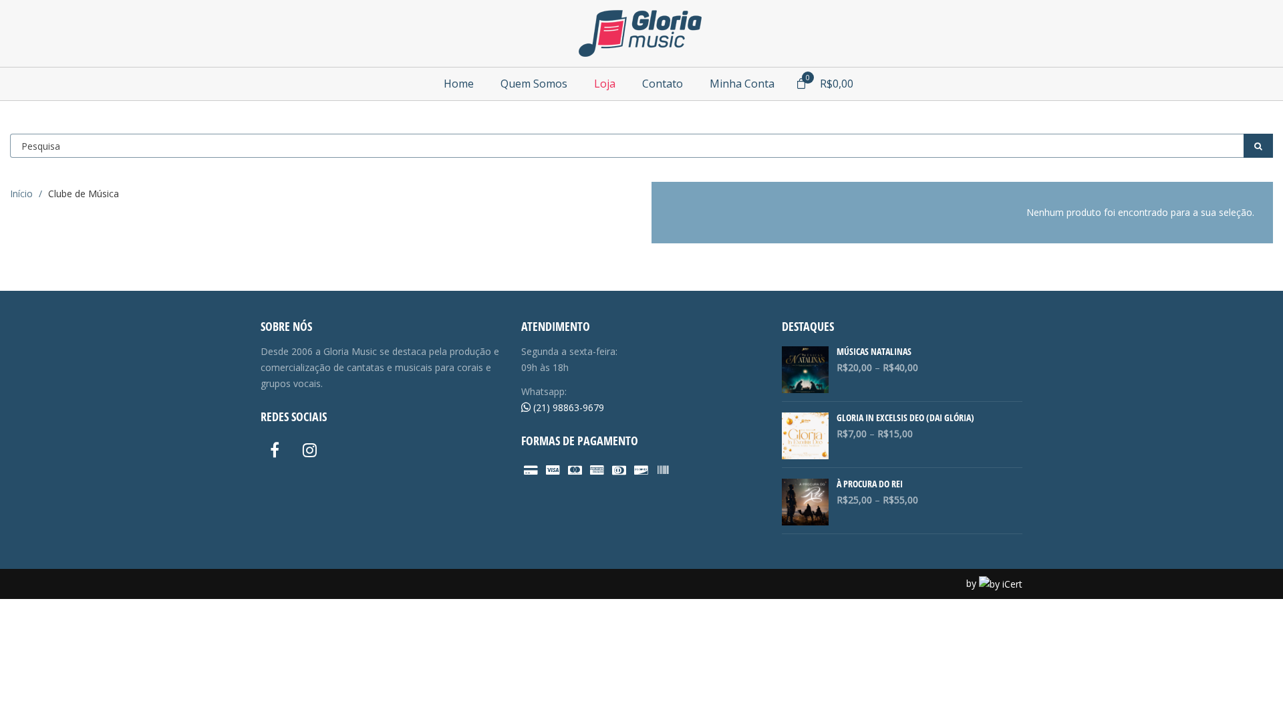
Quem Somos (534, 83)
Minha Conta (742, 83)
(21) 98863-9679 (567, 407)
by (972, 583)
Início (21, 193)
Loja (604, 83)
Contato (662, 83)
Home (459, 83)
